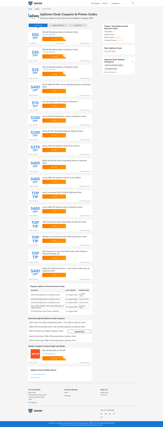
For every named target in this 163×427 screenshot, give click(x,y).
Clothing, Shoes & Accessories (37, 395)
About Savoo (104, 392)
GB (106, 414)
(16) (38, 25)
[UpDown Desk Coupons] (33, 16)
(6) (77, 25)
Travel (30, 399)
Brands (37, 9)
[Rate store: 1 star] (105, 51)
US (101, 414)
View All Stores (35, 377)
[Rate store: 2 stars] (108, 51)
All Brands (67, 396)
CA (101, 417)
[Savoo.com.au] (35, 3)
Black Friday (32, 392)
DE (110, 414)
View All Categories (110, 72)
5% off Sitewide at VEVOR (53, 350)
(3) (58, 25)
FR (114, 414)
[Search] (133, 3)
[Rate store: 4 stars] (112, 51)
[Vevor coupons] (35, 354)
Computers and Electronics (36, 397)
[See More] (132, 62)
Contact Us (103, 395)
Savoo (30, 9)
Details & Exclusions (84, 43)
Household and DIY (111, 69)
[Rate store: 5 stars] (115, 51)
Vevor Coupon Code (38, 374)
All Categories (32, 402)
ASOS (66, 392)
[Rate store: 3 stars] (110, 51)
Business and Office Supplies (114, 65)
